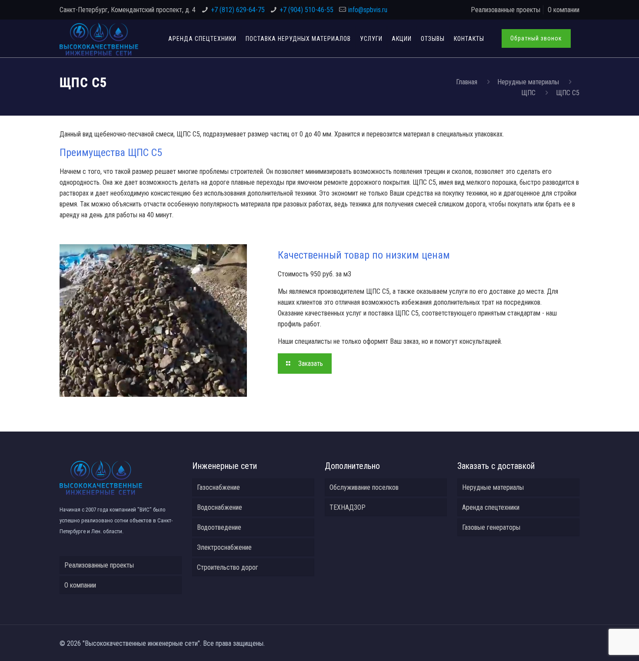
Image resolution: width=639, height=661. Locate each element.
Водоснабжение (219, 507)
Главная (466, 82)
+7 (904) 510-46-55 (306, 10)
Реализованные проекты (505, 10)
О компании (563, 10)
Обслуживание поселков (364, 487)
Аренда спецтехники (490, 507)
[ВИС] (99, 38)
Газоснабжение (218, 487)
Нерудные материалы (528, 82)
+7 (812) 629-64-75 (238, 10)
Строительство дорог (227, 567)
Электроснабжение (224, 547)
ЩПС (528, 93)
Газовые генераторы (491, 527)
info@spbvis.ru (367, 10)
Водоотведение (219, 527)
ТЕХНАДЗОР (347, 507)
